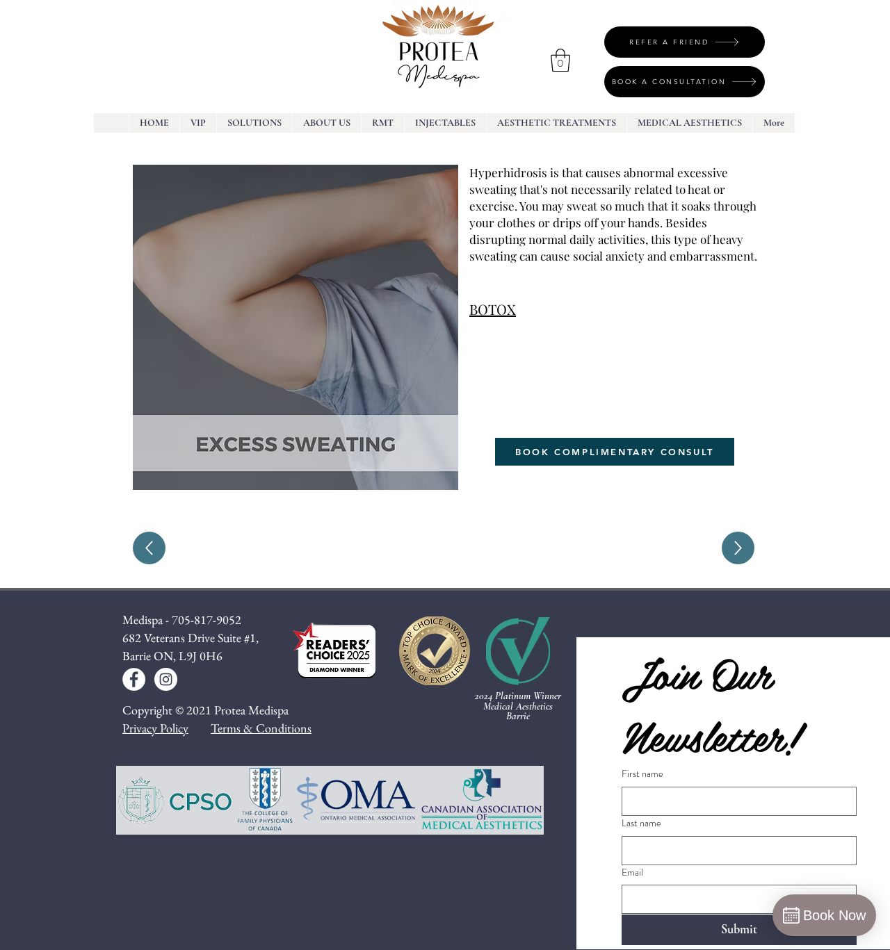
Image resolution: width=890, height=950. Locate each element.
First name (642, 773)
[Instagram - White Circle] (165, 679)
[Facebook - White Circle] (133, 679)
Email (632, 872)
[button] (560, 60)
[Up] (149, 548)
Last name (641, 823)
